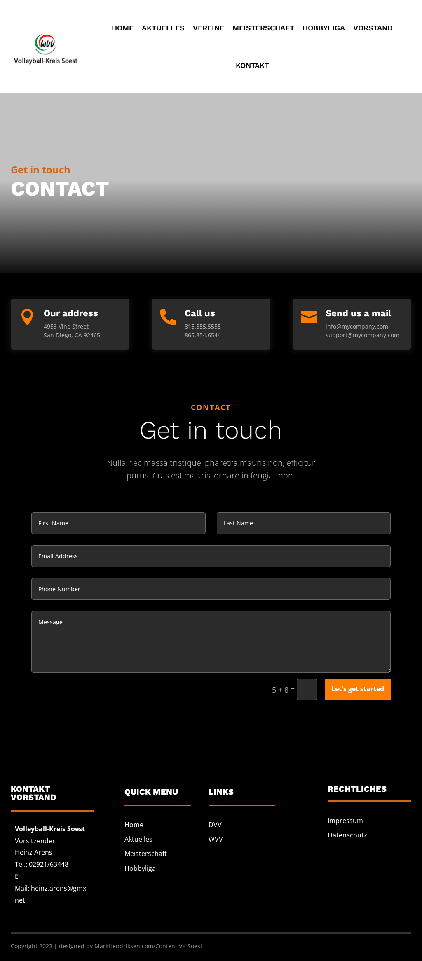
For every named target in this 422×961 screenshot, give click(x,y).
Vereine (208, 27)
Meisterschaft (263, 27)
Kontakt (252, 65)
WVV (216, 839)
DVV (215, 824)
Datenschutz (347, 835)
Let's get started (357, 688)
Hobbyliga (323, 27)
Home (123, 27)
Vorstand (373, 27)
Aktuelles (163, 27)
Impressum (345, 820)
